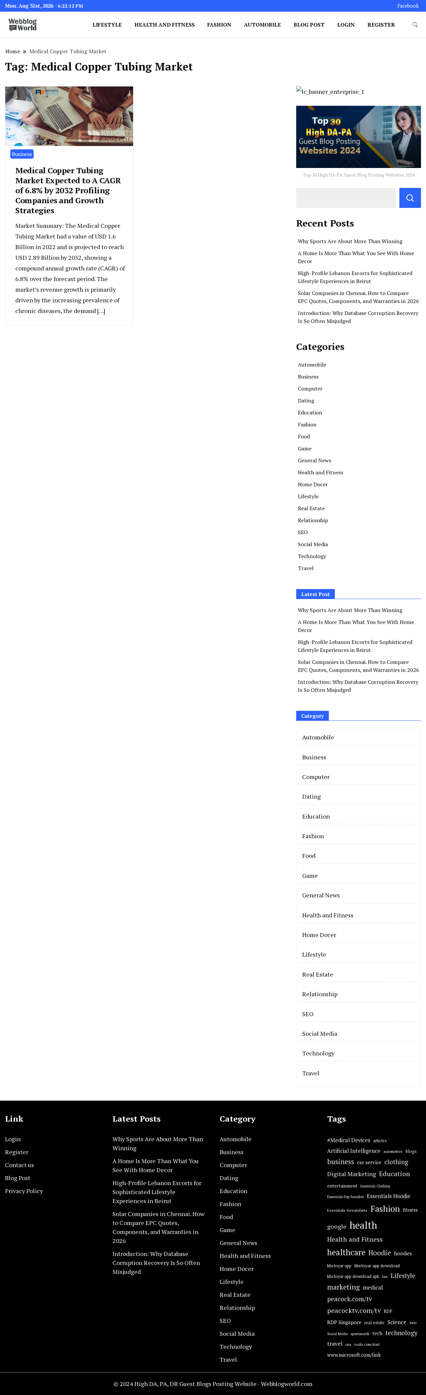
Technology (312, 556)
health (363, 1225)
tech (377, 1333)
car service (369, 1162)
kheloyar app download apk (353, 1276)
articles (380, 1141)
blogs (411, 1151)
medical (373, 1287)
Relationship (313, 520)
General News (314, 460)
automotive (393, 1151)
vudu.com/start (367, 1344)
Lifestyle (107, 24)
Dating (306, 400)
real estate (374, 1322)
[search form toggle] (415, 25)
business (340, 1161)
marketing (343, 1287)
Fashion (219, 24)
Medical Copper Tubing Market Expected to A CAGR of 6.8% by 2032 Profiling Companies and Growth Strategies (68, 190)
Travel (306, 568)
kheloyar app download (377, 1266)
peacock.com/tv (349, 1299)
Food (304, 436)
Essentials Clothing (375, 1186)
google (336, 1226)
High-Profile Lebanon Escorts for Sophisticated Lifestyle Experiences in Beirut (156, 1192)
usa (348, 1344)
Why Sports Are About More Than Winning (350, 241)
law (385, 1276)
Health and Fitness (164, 24)
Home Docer (313, 484)
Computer (310, 388)
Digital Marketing (351, 1174)
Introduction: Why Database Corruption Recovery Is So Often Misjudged (156, 1263)
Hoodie (379, 1252)
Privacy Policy (24, 1191)
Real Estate (311, 508)
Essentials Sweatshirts (347, 1210)
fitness (410, 1210)
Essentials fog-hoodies (345, 1196)
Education (310, 412)
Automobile (262, 24)
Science (396, 1322)
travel (334, 1343)
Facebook (408, 6)
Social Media (313, 544)
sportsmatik (360, 1333)
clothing (396, 1162)
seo (413, 1322)
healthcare (346, 1252)
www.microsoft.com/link (354, 1355)
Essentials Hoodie (388, 1196)
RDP (388, 1311)
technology (401, 1332)
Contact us (19, 1165)
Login (346, 24)
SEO (303, 532)
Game (305, 448)
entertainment (342, 1186)
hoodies (403, 1253)
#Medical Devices (348, 1140)
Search (410, 198)
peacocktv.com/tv (354, 1310)
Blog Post (309, 24)
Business (22, 154)
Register (381, 24)
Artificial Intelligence (353, 1151)
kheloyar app (339, 1266)
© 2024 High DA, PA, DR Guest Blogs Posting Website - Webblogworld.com (213, 1384)
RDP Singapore (344, 1322)
